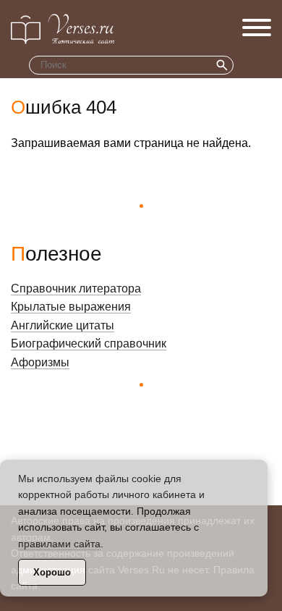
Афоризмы (40, 362)
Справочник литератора (76, 288)
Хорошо (52, 572)
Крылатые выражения (71, 306)
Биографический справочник (88, 343)
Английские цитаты (62, 325)
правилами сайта (59, 543)
